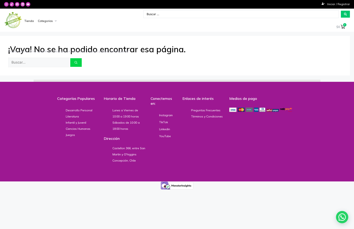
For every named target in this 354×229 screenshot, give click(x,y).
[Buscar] (76, 62)
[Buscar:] (39, 62)
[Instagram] (6, 4)
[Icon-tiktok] (12, 4)
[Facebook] (17, 4)
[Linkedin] (22, 4)
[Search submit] (345, 14)
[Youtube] (28, 4)
